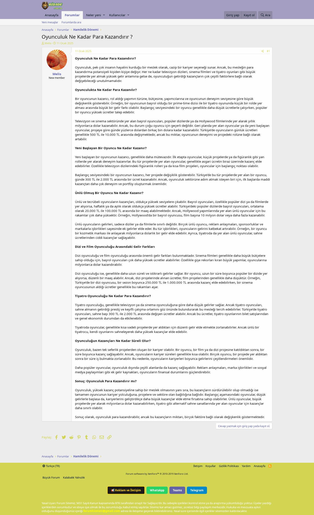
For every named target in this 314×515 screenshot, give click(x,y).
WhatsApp (157, 490)
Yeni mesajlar (50, 22)
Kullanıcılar (117, 15)
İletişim (197, 466)
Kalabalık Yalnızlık (74, 477)
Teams (177, 490)
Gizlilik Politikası (229, 466)
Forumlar (72, 15)
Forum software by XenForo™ (157, 473)
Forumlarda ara (71, 22)
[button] (104, 15)
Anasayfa (51, 15)
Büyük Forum (51, 477)
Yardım (246, 466)
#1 (268, 51)
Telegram (197, 490)
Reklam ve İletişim (126, 490)
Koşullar (210, 466)
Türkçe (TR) (52, 466)
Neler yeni (93, 15)
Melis (48, 43)
